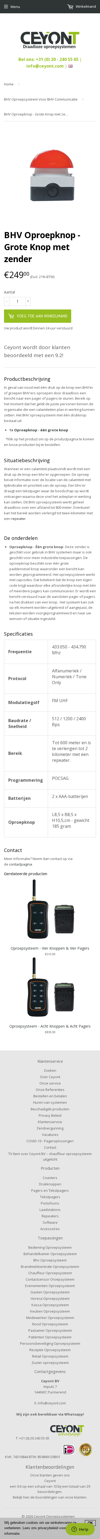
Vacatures (50, 1134)
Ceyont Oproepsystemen (54, 1516)
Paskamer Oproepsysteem (50, 1330)
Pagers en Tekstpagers (50, 1190)
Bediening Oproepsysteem (50, 1247)
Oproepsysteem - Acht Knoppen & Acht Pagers (50, 1026)
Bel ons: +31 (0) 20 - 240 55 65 (48, 59)
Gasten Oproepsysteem (50, 1292)
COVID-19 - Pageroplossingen (50, 1141)
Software (50, 1222)
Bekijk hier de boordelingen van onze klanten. (50, 1497)
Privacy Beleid (50, 1115)
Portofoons (50, 1203)
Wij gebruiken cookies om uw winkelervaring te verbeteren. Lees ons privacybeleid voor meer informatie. (40, 1528)
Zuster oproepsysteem (50, 1362)
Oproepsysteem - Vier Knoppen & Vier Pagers (50, 948)
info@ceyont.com (45, 66)
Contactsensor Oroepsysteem (50, 1279)
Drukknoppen (50, 1184)
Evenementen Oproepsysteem (50, 1285)
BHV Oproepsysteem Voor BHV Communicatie (41, 99)
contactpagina (20, 864)
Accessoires (50, 1228)
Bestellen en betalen (50, 1096)
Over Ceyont (50, 1076)
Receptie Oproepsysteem (50, 1349)
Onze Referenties (50, 1089)
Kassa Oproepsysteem (50, 1304)
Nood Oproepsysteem (50, 1324)
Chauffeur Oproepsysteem (50, 1273)
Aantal (9, 292)
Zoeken (50, 1070)
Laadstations (50, 1209)
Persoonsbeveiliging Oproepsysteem (50, 1343)
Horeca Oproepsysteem (50, 1298)
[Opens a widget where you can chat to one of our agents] (80, 1529)
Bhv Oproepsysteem (50, 1260)
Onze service (50, 1083)
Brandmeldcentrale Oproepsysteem (50, 1266)
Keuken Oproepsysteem (50, 1311)
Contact (50, 1147)
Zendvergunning (50, 1128)
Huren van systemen (50, 1102)
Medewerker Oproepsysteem (50, 1317)
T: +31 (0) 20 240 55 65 (32, 1438)
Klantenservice (50, 1121)
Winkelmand (85, 6)
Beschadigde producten (50, 1109)
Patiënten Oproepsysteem (50, 1337)
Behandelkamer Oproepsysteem (50, 1253)
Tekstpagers (50, 1196)
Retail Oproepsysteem (50, 1356)
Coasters (50, 1177)
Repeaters (50, 1216)
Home (9, 84)
